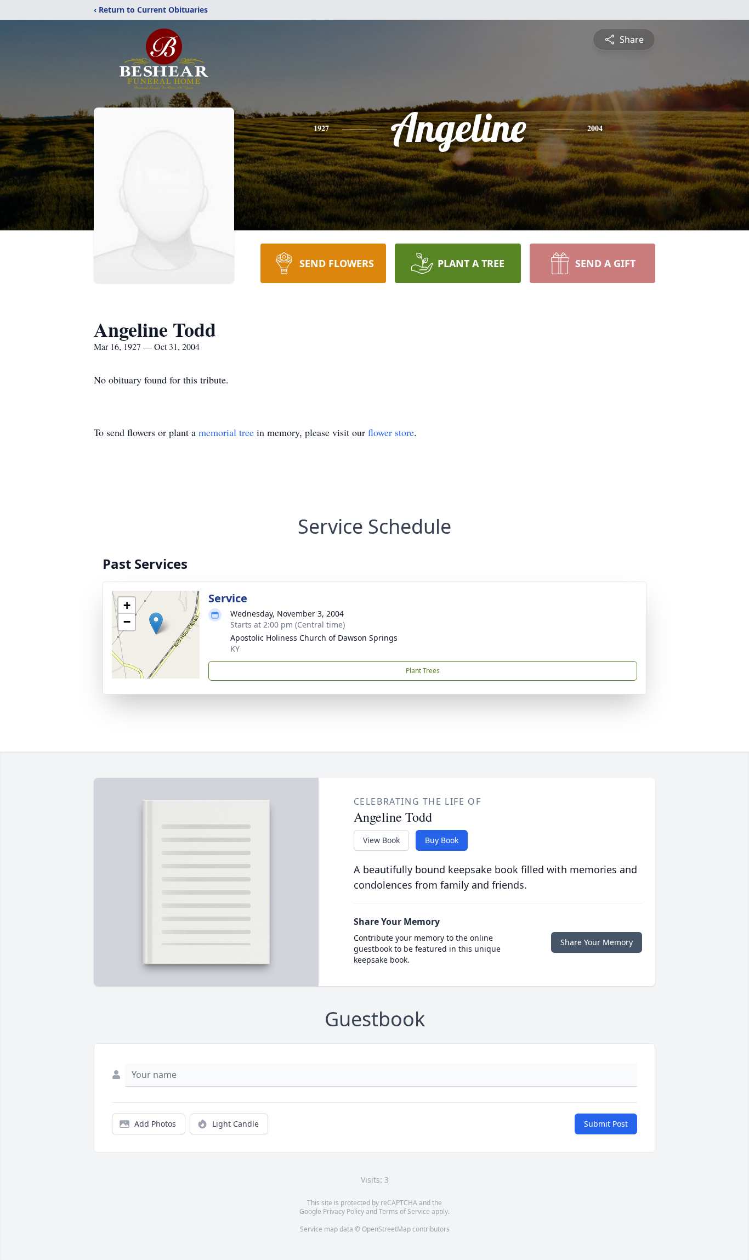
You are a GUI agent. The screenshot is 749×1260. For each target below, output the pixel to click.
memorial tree (226, 432)
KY (235, 648)
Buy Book (441, 840)
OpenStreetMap (386, 1229)
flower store (391, 432)
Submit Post (606, 1123)
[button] (156, 623)
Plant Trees (423, 670)
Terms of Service (404, 1211)
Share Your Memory (596, 942)
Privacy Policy (343, 1211)
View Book (381, 840)
